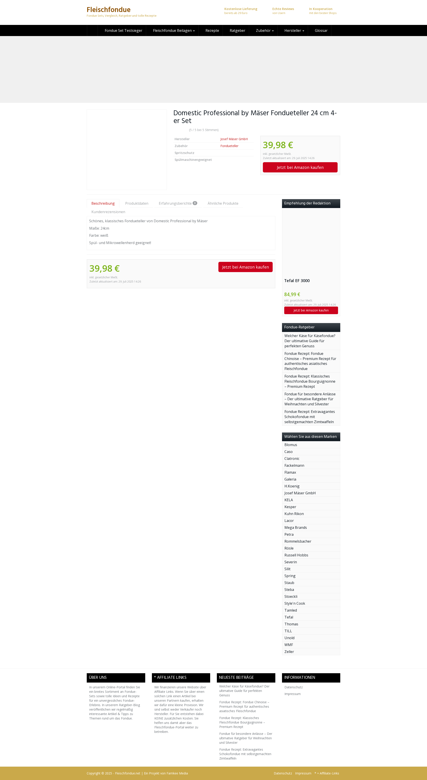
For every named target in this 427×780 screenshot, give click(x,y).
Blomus (290, 444)
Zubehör (263, 30)
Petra (289, 534)
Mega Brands (295, 527)
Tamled (290, 610)
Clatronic (291, 458)
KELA (288, 499)
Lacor (289, 520)
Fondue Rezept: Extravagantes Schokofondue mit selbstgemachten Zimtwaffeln (309, 416)
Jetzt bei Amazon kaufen (300, 167)
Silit (287, 568)
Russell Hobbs (296, 555)
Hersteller (293, 30)
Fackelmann (294, 465)
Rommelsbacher (297, 541)
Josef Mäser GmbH (234, 139)
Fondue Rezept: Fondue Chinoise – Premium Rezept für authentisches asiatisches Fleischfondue (310, 361)
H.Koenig (292, 486)
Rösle (289, 548)
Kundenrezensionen (108, 211)
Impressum (292, 694)
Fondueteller (229, 146)
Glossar (321, 30)
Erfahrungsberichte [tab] (177, 203)
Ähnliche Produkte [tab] (223, 203)
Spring (290, 575)
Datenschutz (293, 687)
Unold (289, 637)
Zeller (289, 651)
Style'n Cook (294, 603)
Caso (288, 451)
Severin (290, 562)
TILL (288, 630)
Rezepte (212, 30)
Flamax (290, 472)
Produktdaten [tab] (136, 203)
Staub (289, 582)
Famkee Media (177, 773)
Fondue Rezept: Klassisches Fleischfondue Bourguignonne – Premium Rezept (309, 381)
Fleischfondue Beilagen (172, 30)
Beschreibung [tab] (103, 203)
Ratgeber (237, 30)
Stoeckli (290, 596)
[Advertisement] (213, 69)
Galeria (290, 479)
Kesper (290, 506)
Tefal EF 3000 (297, 280)
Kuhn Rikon (294, 513)
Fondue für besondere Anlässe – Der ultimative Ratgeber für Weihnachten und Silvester (310, 399)
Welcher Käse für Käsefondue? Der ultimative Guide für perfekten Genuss (309, 340)
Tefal (288, 617)
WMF (288, 644)
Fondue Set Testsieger (123, 30)
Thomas (291, 624)
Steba (289, 589)
